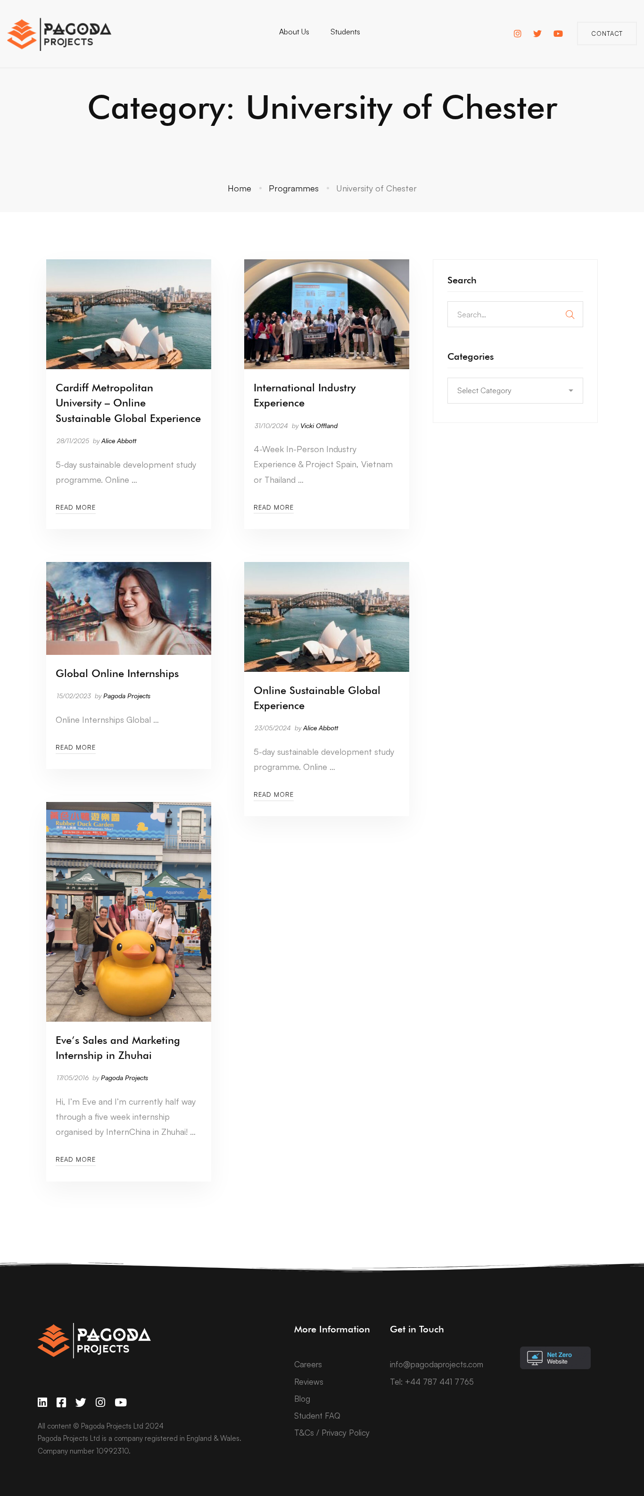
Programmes (294, 188)
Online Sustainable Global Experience (317, 697)
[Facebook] (61, 1402)
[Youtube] (121, 1402)
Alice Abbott (118, 441)
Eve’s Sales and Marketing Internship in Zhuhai (118, 1047)
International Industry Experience (304, 395)
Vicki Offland (319, 426)
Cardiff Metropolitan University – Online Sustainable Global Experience (128, 402)
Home (239, 188)
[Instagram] (100, 1402)
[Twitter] (81, 1402)
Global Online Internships (117, 673)
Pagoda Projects (126, 696)
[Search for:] (515, 314)
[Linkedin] (42, 1402)
